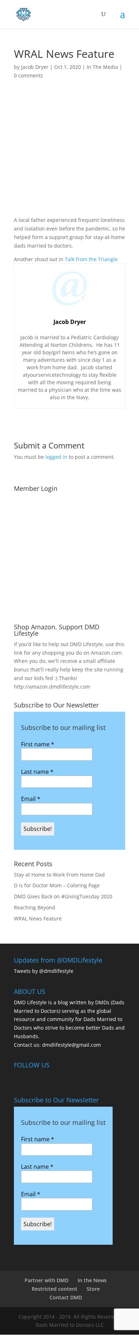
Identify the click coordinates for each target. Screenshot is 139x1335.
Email (30, 799)
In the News (92, 1280)
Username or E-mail (42, 504)
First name (37, 744)
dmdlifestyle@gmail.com (71, 1044)
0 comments (28, 75)
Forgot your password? (69, 609)
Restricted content (54, 1288)
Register (98, 587)
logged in (56, 456)
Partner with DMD (46, 1280)
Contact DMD (66, 1297)
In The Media (102, 67)
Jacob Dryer (34, 67)
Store (93, 1288)
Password (29, 535)
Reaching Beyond (34, 907)
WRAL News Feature (38, 918)
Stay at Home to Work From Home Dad (59, 874)
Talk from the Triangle (91, 259)
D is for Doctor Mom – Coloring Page (57, 885)
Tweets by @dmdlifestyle (43, 971)
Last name (37, 772)
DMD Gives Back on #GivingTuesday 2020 (63, 896)
